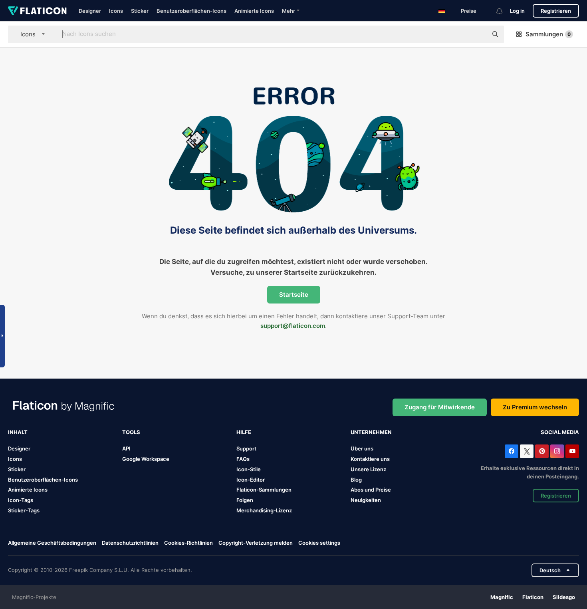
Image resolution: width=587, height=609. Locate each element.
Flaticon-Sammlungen (264, 489)
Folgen (244, 500)
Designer (90, 11)
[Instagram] (557, 451)
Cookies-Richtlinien (188, 543)
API (126, 448)
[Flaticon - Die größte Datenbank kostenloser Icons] (37, 10)
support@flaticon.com (292, 325)
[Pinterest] (542, 451)
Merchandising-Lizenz (264, 510)
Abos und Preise (371, 489)
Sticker (140, 11)
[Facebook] (511, 451)
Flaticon (532, 597)
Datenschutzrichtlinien (130, 543)
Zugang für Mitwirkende (440, 407)
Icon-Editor (250, 479)
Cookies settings (319, 543)
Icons (116, 11)
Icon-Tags (20, 500)
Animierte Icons (254, 11)
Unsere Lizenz (368, 469)
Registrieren (556, 11)
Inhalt (18, 432)
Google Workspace (145, 459)
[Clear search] (477, 34)
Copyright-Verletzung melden (255, 543)
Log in (517, 11)
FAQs (243, 459)
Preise (468, 11)
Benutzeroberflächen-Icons (191, 11)
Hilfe (243, 432)
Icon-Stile (248, 469)
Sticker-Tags (24, 510)
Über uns (362, 448)
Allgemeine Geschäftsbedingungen (52, 543)
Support (246, 448)
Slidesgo (564, 597)
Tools (131, 432)
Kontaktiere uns (370, 459)
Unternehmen (371, 432)
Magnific (501, 597)
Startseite (293, 294)
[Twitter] (526, 451)
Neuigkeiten (366, 500)
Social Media (560, 432)
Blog (356, 479)
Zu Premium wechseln (535, 407)
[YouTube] (572, 451)
